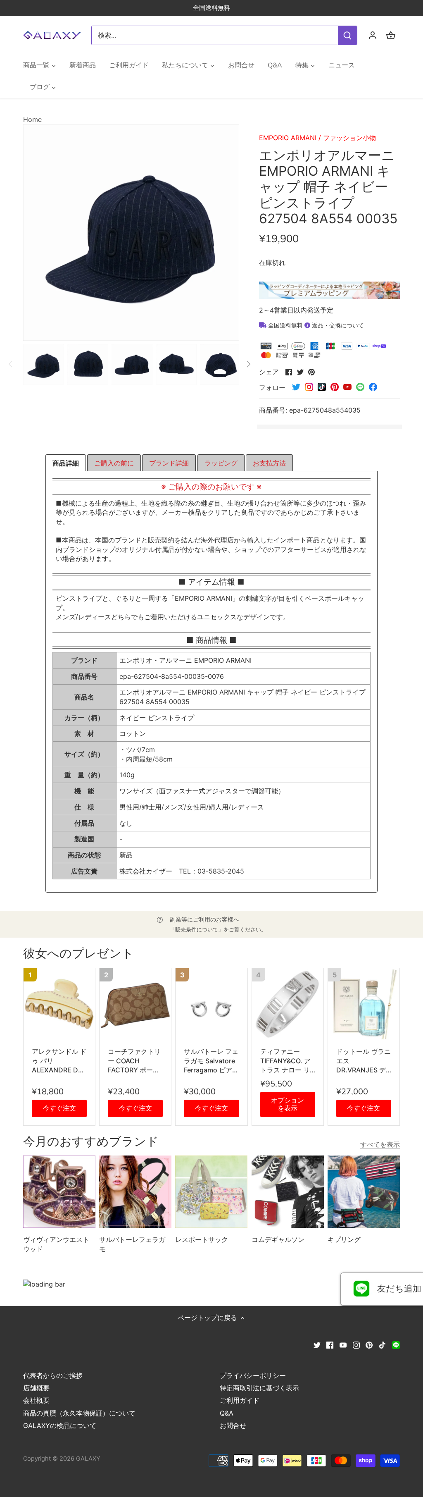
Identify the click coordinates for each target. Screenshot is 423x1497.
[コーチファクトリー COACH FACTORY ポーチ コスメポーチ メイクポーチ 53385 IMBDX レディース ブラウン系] (135, 1004)
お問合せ (233, 1425)
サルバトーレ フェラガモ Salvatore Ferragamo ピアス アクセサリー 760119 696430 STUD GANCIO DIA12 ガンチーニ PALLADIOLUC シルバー (211, 1060)
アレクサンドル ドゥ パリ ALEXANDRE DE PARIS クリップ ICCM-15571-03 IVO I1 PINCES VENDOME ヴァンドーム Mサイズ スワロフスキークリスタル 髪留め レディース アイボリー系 (59, 1060)
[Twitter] (317, 1344)
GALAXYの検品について (59, 1425)
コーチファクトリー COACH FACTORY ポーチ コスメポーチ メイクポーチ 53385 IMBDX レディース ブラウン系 (135, 1060)
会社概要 (36, 1400)
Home (32, 119)
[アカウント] (373, 35)
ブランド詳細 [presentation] (169, 463)
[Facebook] (329, 1344)
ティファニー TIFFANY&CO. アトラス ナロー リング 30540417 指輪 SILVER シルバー (287, 1060)
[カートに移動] (391, 35)
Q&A (226, 1413)
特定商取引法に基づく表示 (259, 1388)
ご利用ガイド (239, 1400)
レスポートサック (201, 1239)
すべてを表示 (380, 1144)
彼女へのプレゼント (78, 953)
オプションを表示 (287, 1104)
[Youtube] (343, 1344)
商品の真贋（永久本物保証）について (79, 1413)
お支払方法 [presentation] (269, 463)
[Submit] (347, 35)
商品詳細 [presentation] (65, 463)
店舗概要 (36, 1388)
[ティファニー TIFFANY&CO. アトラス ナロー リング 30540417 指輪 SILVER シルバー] (287, 1004)
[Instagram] (356, 1344)
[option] (43, 364)
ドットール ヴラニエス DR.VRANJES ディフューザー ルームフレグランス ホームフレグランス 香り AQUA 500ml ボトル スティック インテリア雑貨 (363, 1060)
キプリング (344, 1239)
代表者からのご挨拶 (53, 1375)
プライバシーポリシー (253, 1375)
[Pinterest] (369, 1344)
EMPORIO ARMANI (287, 138)
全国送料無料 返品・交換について (315, 325)
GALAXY (88, 1458)
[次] (248, 364)
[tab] (65, 463)
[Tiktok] (382, 1344)
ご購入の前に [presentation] (114, 463)
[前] (11, 364)
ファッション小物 (349, 138)
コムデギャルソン (278, 1239)
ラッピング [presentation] (221, 463)
